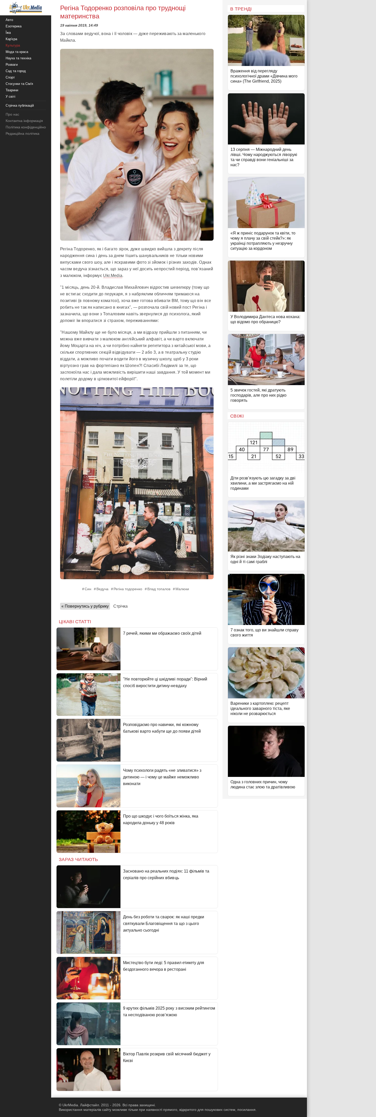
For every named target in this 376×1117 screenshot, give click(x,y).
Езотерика (13, 26)
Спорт (10, 77)
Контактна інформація (24, 121)
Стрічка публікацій (20, 105)
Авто (9, 20)
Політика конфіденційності (28, 127)
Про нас (12, 114)
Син (88, 589)
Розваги (12, 64)
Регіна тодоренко (128, 589)
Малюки (182, 589)
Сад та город (16, 71)
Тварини (12, 90)
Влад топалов (158, 589)
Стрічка (120, 606)
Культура (13, 45)
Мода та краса (17, 52)
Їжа (8, 33)
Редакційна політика (22, 133)
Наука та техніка (18, 58)
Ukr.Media (112, 275)
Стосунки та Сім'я (19, 84)
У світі (10, 96)
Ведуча (102, 589)
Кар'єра (11, 39)
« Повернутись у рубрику (85, 606)
